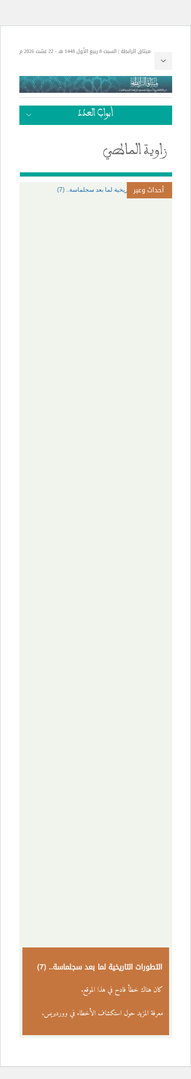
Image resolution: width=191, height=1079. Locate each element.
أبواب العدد (95, 115)
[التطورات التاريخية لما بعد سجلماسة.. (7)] (95, 189)
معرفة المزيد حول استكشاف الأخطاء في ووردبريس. (102, 1013)
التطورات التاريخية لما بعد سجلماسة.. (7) (100, 967)
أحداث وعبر (148, 190)
